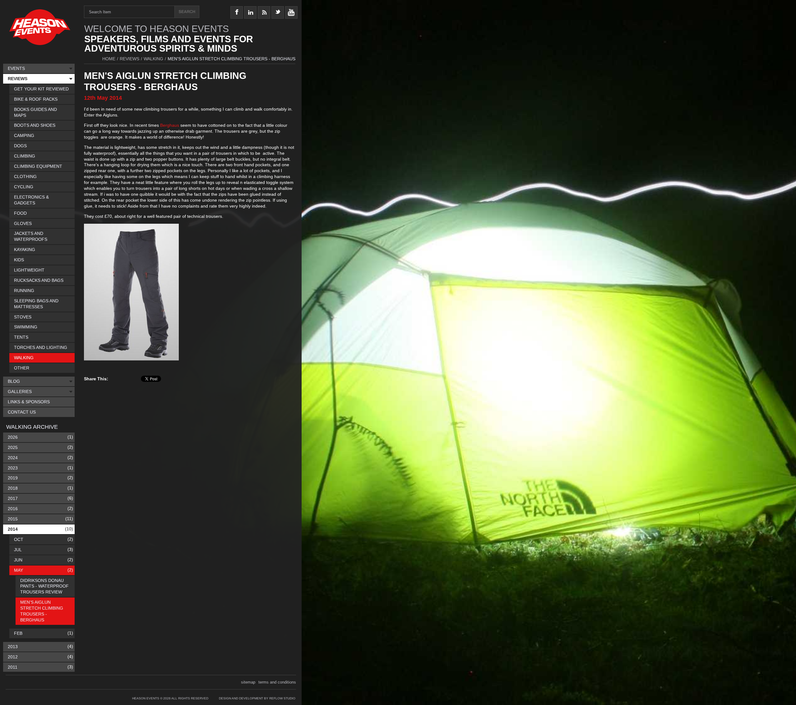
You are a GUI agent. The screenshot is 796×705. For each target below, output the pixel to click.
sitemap (248, 682)
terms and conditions (277, 682)
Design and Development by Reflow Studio (257, 698)
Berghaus (170, 125)
